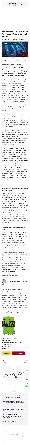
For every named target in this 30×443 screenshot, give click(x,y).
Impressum (26, 438)
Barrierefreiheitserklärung (6, 436)
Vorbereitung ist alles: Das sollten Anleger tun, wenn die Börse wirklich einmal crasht (14, 396)
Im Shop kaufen (18, 353)
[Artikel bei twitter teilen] (25, 60)
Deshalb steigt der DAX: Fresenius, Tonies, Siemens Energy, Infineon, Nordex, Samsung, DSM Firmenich (14, 403)
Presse (27, 436)
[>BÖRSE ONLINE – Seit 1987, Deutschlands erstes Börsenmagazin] (12, 4)
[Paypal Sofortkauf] (6, 353)
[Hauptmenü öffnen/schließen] (4, 4)
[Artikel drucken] (11, 60)
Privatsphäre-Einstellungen (6, 438)
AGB (22, 436)
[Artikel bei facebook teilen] (18, 60)
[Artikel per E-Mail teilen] (5, 60)
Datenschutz (16, 436)
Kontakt (17, 438)
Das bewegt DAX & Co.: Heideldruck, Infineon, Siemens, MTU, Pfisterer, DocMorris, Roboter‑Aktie (14, 416)
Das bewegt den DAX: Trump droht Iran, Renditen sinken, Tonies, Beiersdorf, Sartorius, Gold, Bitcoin (15, 409)
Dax (5, 80)
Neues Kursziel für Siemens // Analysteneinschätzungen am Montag (12, 422)
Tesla (12, 195)
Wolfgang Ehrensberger (15, 281)
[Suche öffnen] (26, 4)
